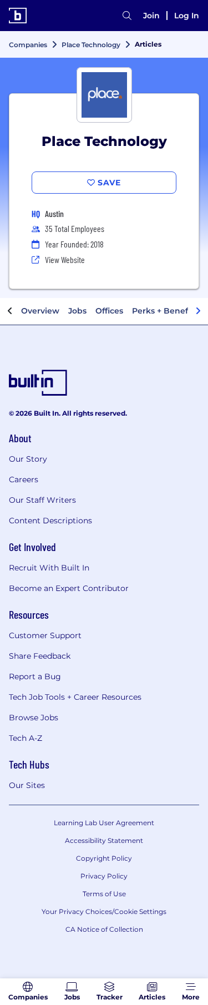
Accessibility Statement (104, 840)
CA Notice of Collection (104, 929)
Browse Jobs (33, 718)
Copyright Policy (104, 858)
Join (151, 16)
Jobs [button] (77, 311)
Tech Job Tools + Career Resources (75, 697)
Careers (23, 479)
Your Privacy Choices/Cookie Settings (104, 911)
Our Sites (27, 785)
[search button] (127, 15)
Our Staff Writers (42, 500)
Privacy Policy (104, 876)
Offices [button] (109, 311)
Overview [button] (40, 311)
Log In (186, 16)
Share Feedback (39, 656)
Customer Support (45, 635)
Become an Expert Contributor (69, 588)
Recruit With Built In (49, 568)
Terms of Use (104, 894)
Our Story (28, 459)
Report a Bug (35, 676)
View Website (65, 259)
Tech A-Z (25, 738)
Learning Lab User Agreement (104, 823)
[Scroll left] (10, 311)
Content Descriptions (50, 521)
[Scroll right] (198, 311)
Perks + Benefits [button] (164, 311)
